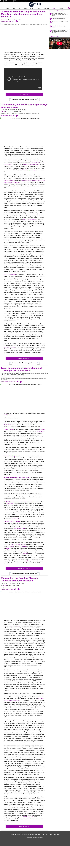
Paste (1, 1)
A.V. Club (6, 1)
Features (5, 21)
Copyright (44, 834)
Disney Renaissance (15, 626)
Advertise (24, 834)
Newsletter (61, 8)
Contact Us (56, 834)
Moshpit (26, 1)
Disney (10, 115)
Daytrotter (21, 1)
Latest (7, 8)
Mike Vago (4, 376)
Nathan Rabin (5, 19)
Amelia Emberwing (6, 111)
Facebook (37, 834)
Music (31, 8)
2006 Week (11, 589)
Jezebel (11, 1)
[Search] (1, 8)
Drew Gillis (4, 585)
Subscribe (46, 8)
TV (20, 8)
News (14, 8)
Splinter (16, 1)
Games (38, 8)
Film (25, 8)
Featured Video (54, 36)
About (12, 834)
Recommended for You (57, 11)
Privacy (50, 834)
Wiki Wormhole (12, 381)
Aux (54, 8)
